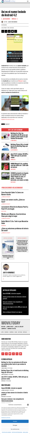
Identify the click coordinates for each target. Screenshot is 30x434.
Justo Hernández (12, 21)
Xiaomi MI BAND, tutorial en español (12, 293)
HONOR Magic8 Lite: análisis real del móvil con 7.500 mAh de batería (19, 165)
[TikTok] (13, 353)
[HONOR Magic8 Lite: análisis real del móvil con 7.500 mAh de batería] (5, 166)
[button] (28, 404)
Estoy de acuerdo (15, 105)
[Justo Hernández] (2, 22)
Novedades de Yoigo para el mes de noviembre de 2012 (8, 257)
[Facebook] (2, 31)
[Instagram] (6, 353)
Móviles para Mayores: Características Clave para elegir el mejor (13, 215)
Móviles (13, 159)
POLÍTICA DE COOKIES (6, 432)
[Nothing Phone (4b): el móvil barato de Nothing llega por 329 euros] (5, 147)
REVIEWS (3, 225)
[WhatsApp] (9, 31)
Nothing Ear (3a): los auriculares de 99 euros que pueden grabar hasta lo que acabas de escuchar (19, 135)
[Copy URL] (15, 31)
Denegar (15, 425)
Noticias (13, 169)
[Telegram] (12, 31)
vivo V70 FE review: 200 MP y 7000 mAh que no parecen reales (19, 155)
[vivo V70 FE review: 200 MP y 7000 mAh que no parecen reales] (5, 156)
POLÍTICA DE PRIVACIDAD (17, 432)
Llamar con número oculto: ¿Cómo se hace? (13, 201)
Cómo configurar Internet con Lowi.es (12, 312)
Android (7, 124)
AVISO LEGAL (25, 432)
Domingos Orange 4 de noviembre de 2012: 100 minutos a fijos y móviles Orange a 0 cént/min (22, 249)
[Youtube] (20, 353)
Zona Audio (13, 140)
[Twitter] (6, 31)
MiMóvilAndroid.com (7, 119)
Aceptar (15, 421)
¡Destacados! (14, 150)
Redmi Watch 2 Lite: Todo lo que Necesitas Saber (14, 222)
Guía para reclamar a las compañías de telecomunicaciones (12, 400)
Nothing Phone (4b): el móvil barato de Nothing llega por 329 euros (19, 146)
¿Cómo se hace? (5, 196)
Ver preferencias (15, 429)
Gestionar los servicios (5, 417)
